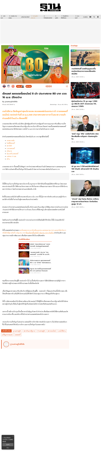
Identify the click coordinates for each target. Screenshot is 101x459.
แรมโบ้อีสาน (62, 331)
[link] (85, 65)
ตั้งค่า (8, 447)
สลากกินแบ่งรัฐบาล (29, 331)
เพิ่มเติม (4, 441)
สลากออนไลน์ (52, 331)
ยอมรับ (8, 444)
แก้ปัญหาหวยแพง (7, 335)
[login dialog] (98, 17)
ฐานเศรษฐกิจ (17, 331)
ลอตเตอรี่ (18, 335)
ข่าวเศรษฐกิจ (41, 331)
